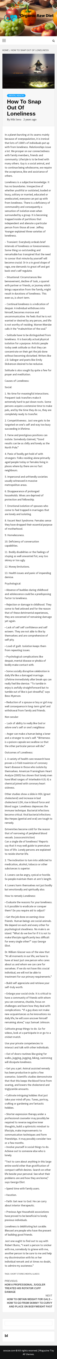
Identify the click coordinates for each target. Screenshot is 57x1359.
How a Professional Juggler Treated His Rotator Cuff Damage (25, 1286)
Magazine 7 (45, 1350)
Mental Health (16, 96)
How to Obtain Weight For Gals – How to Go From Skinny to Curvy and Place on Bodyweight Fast (29, 1301)
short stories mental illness (25, 1273)
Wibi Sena (16, 119)
